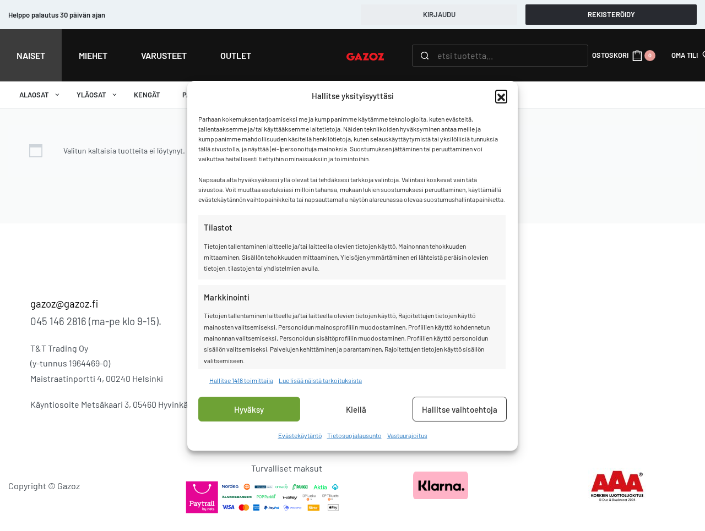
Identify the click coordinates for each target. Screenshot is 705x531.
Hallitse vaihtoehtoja (459, 409)
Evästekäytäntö (300, 435)
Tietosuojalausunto (354, 435)
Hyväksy (249, 409)
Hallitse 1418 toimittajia (241, 380)
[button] (501, 95)
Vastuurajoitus (407, 435)
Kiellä (356, 409)
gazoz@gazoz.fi (64, 303)
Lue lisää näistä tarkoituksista (320, 380)
